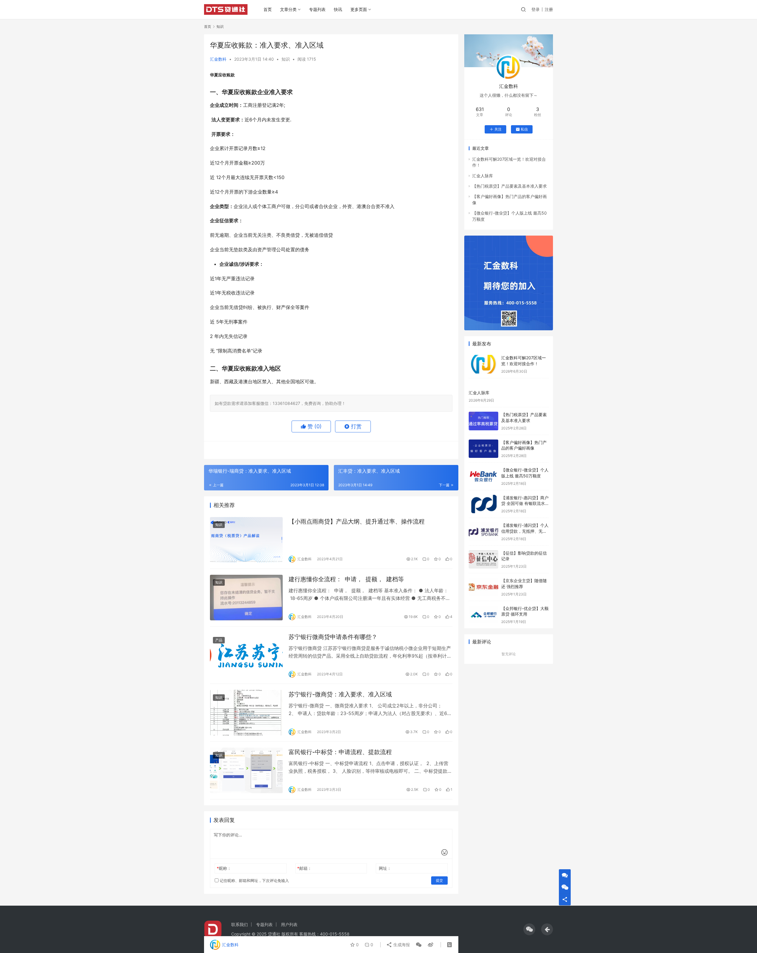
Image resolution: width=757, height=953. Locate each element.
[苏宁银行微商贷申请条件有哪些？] (246, 655)
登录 (535, 9)
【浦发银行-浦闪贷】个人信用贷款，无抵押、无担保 (525, 531)
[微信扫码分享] (418, 944)
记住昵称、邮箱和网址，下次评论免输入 (254, 880)
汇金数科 (218, 59)
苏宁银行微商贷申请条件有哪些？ (333, 636)
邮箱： (304, 868)
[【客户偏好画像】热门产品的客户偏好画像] (483, 449)
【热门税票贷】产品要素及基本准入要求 (509, 186)
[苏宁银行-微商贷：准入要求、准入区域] (246, 712)
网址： (385, 868)
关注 (498, 129)
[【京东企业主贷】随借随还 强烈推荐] (483, 587)
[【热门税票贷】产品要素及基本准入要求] (483, 421)
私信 (524, 129)
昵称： (224, 868)
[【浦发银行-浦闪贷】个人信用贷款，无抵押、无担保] (483, 531)
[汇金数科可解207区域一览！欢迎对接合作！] (483, 364)
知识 (286, 59)
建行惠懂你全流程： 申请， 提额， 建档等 (346, 579)
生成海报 (401, 944)
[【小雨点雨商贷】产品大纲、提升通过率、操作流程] (246, 540)
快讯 (338, 9)
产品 (218, 640)
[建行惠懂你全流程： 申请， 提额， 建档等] (246, 597)
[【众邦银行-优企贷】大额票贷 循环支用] (483, 615)
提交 (439, 880)
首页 (267, 9)
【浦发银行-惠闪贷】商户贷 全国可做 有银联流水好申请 (525, 503)
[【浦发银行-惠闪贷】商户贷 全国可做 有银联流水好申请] (483, 504)
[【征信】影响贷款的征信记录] (483, 559)
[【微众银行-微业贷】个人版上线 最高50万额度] (483, 476)
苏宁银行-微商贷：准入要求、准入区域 (340, 694)
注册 (549, 9)
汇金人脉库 (482, 175)
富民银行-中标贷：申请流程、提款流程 (340, 752)
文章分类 (288, 9)
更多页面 (358, 9)
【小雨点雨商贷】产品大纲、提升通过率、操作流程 (357, 521)
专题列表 (317, 9)
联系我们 (239, 924)
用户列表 (289, 924)
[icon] (529, 929)
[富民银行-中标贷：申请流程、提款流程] (246, 770)
